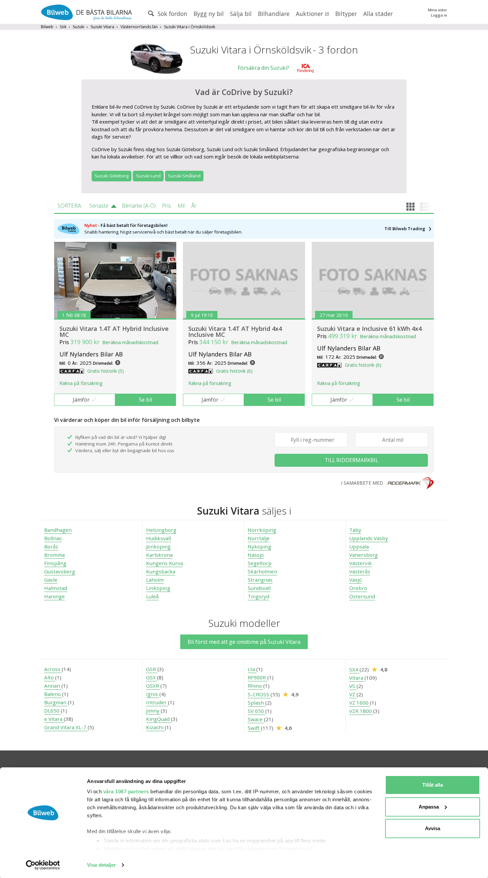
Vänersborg (363, 554)
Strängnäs (260, 579)
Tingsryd (258, 596)
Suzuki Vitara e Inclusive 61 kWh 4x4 (369, 329)
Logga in (439, 15)
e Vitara (54, 719)
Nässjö (256, 554)
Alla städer (378, 14)
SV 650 (256, 711)
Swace (256, 719)
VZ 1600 (359, 702)
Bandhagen (58, 530)
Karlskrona (159, 554)
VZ (353, 694)
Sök (63, 27)
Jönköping (158, 546)
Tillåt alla (432, 785)
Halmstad (55, 588)
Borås (51, 546)
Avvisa (432, 828)
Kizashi (155, 727)
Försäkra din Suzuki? (263, 67)
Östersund (362, 596)
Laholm (155, 579)
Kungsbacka (160, 571)
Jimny (153, 710)
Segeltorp (260, 563)
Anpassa (429, 807)
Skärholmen (262, 571)
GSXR (153, 685)
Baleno (53, 694)
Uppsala (359, 546)
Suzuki (78, 27)
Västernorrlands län (139, 27)
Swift (254, 728)
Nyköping (259, 546)
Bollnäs (53, 538)
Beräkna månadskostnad (130, 342)
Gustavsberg (59, 571)
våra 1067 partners (126, 791)
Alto (49, 677)
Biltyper (346, 14)
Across (53, 669)
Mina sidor (437, 9)
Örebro (358, 588)
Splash (256, 702)
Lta (252, 669)
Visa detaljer (101, 865)
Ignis (152, 694)
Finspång (55, 563)
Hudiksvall (158, 538)
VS (353, 686)
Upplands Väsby (368, 538)
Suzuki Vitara (102, 27)
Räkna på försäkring (80, 383)
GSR (151, 669)
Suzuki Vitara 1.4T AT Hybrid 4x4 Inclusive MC (235, 332)
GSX (151, 677)
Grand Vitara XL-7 (66, 727)
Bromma (54, 554)
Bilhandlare (273, 14)
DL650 (52, 710)
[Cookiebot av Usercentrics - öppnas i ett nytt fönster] (43, 865)
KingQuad (158, 719)
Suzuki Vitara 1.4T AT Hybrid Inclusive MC (114, 332)
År (194, 205)
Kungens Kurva (164, 563)
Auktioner (310, 14)
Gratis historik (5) (105, 371)
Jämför (81, 399)
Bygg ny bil (209, 14)
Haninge (54, 596)
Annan (52, 685)
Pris (166, 205)
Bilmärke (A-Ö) (139, 205)
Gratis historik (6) (234, 371)
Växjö (355, 579)
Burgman (56, 702)
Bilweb (47, 27)
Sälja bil (241, 14)
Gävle (50, 579)
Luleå (152, 596)
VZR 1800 (361, 711)
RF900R (257, 677)
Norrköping (262, 530)
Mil (181, 205)
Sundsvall (259, 588)
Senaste (99, 205)
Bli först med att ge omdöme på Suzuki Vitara (244, 641)
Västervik (360, 563)
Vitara (357, 677)
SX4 (354, 669)
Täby (355, 530)
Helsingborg (161, 530)
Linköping (158, 588)
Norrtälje (259, 538)
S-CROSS (259, 694)
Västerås (359, 571)
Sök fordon (171, 14)
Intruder (157, 702)
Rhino (255, 685)
